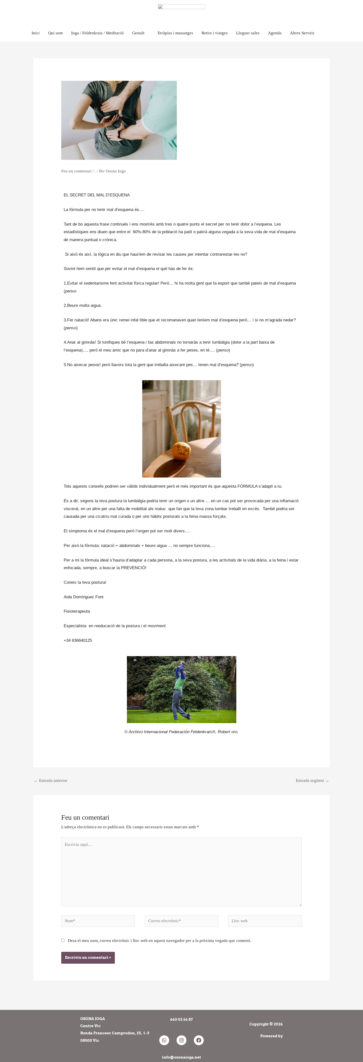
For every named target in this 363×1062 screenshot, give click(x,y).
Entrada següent (312, 780)
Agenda (275, 33)
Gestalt (138, 33)
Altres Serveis (302, 33)
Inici (36, 33)
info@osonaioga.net (181, 1057)
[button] (329, 33)
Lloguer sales (248, 33)
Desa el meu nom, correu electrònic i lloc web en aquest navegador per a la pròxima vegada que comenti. (159, 940)
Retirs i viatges (215, 33)
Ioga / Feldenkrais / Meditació (97, 33)
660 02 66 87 (181, 1019)
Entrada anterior (50, 780)
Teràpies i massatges (175, 33)
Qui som (55, 33)
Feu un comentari (76, 171)
